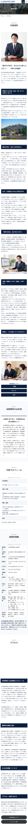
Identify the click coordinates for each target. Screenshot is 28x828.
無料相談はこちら (14, 817)
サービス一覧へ (14, 822)
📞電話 (14, 386)
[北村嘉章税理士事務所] (8, 1)
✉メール (14, 390)
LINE (14, 395)
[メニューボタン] (26, 1)
